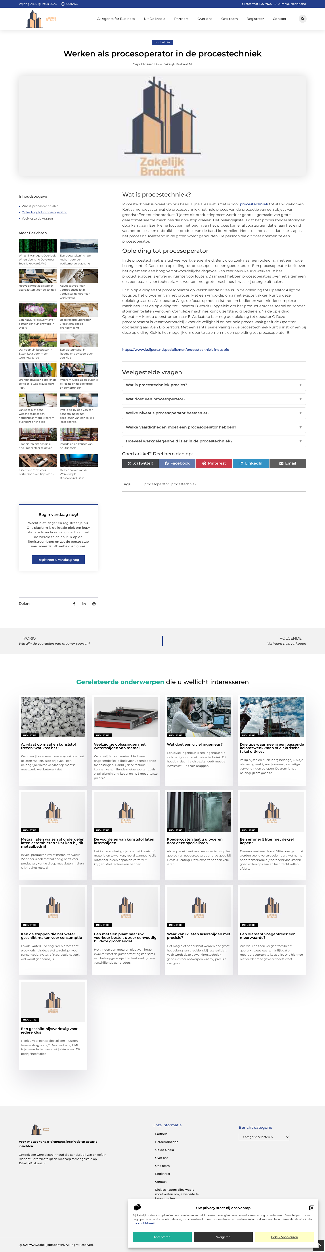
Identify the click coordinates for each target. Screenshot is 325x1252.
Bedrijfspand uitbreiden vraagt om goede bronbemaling (75, 323)
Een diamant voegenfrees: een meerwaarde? (268, 936)
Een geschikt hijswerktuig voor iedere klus (49, 1030)
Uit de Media (164, 1150)
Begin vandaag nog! (58, 514)
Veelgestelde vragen (37, 218)
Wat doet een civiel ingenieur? (195, 744)
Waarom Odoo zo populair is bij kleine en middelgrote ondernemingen (79, 383)
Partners (181, 19)
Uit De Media (154, 19)
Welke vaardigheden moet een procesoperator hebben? (214, 427)
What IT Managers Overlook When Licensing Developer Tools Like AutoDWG (37, 259)
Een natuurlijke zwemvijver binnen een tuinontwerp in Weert (37, 323)
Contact (279, 19)
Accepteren (162, 1237)
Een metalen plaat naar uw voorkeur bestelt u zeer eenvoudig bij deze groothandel (125, 937)
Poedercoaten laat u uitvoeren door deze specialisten (195, 841)
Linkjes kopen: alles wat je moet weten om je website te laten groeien (177, 1194)
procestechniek (254, 204)
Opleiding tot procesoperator (44, 212)
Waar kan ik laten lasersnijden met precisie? (199, 936)
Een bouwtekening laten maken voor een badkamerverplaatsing (76, 259)
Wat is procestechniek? (40, 206)
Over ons (204, 19)
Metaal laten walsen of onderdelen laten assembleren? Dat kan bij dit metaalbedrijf (52, 843)
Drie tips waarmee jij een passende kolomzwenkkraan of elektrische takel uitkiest (272, 748)
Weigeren (223, 1237)
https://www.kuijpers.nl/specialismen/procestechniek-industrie (175, 349)
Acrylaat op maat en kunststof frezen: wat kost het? (48, 746)
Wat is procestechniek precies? (214, 385)
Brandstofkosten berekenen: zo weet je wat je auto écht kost (38, 383)
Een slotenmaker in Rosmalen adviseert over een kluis (76, 353)
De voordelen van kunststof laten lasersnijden (124, 841)
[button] (312, 1208)
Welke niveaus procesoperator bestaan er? (214, 413)
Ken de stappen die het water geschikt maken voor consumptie (51, 936)
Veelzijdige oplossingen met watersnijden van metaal (120, 746)
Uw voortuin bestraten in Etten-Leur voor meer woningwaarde (35, 353)
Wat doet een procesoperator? (214, 399)
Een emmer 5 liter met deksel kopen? (267, 841)
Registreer (255, 19)
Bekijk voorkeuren (284, 1237)
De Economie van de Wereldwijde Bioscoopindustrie (74, 474)
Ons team (229, 19)
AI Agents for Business (116, 19)
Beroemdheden (166, 1142)
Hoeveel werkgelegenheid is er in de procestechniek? (214, 441)
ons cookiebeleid (144, 1223)
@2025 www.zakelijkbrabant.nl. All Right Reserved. (56, 1244)
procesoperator (156, 484)
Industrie (162, 42)
